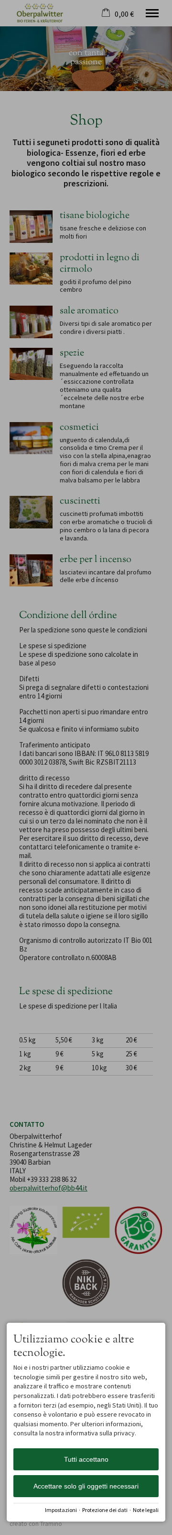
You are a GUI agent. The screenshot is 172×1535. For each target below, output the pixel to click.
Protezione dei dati (105, 1509)
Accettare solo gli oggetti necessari (86, 1486)
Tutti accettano (86, 1459)
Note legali (146, 1509)
